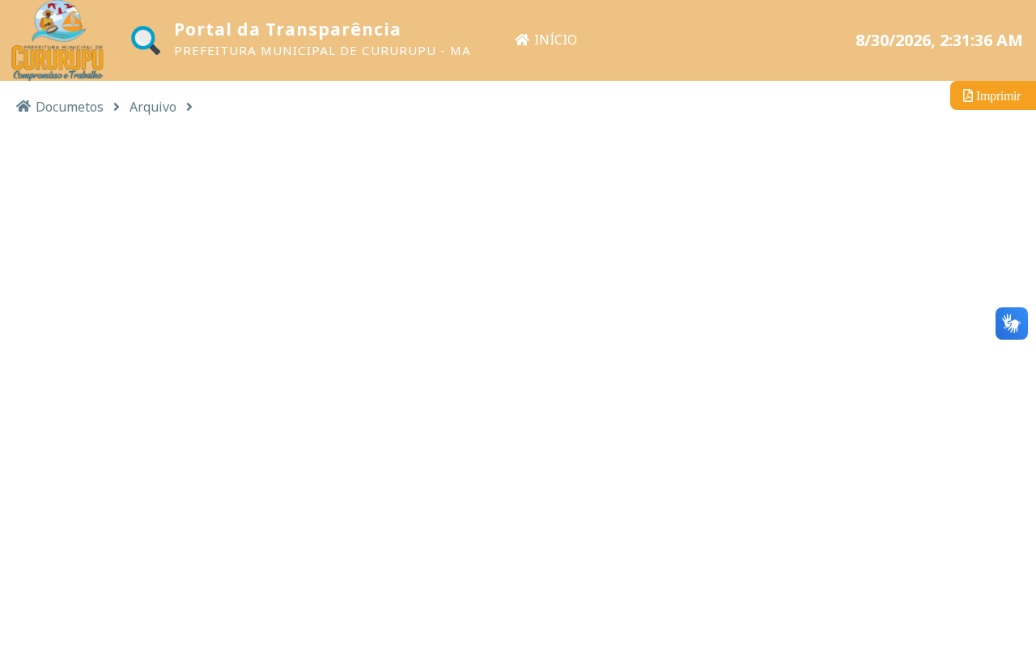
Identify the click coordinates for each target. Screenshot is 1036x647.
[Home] (23, 105)
